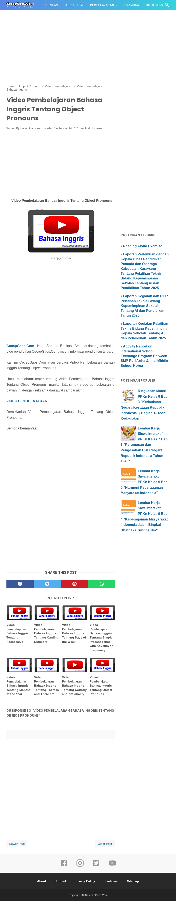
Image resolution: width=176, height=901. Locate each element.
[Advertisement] (88, 30)
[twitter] (47, 584)
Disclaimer (111, 881)
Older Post (105, 843)
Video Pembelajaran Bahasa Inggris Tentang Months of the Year (18, 685)
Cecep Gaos (28, 128)
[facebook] (20, 584)
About (41, 881)
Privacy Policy (84, 881)
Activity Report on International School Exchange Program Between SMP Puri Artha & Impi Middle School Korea (144, 355)
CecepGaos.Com (20, 346)
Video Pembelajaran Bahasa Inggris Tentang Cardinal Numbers (46, 633)
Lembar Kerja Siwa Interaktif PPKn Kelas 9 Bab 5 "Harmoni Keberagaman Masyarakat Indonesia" (144, 482)
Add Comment (94, 128)
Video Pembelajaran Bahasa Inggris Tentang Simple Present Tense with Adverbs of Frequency (101, 637)
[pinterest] (74, 584)
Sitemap (133, 881)
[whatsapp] (101, 584)
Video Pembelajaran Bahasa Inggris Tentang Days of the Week (74, 633)
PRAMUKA (131, 5)
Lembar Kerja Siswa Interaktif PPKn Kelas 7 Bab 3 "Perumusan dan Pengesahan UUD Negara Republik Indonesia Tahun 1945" (144, 444)
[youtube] (112, 866)
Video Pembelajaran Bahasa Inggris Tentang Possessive (17, 633)
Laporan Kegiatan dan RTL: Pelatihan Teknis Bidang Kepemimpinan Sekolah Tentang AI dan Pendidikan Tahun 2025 (144, 305)
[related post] (19, 612)
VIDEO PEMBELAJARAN (26, 401)
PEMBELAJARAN (102, 5)
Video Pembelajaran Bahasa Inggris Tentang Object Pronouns (101, 685)
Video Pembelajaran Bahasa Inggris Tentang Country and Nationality (74, 685)
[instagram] (80, 866)
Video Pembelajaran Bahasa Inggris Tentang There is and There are (46, 685)
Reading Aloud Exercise (142, 246)
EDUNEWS (51, 5)
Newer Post (17, 843)
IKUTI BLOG (154, 5)
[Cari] (167, 6)
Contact (60, 881)
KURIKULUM (74, 5)
